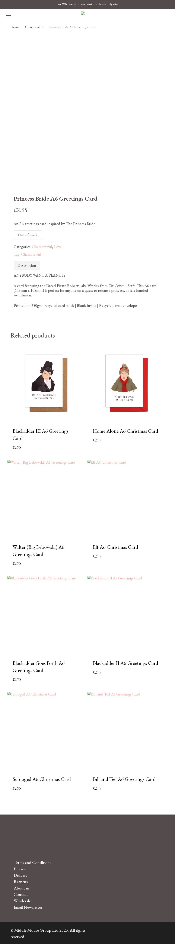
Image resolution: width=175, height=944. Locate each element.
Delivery (21, 875)
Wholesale (22, 901)
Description (27, 265)
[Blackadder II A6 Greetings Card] (126, 614)
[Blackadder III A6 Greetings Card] (45, 382)
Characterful (34, 27)
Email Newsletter (28, 907)
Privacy (20, 869)
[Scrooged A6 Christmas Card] (45, 730)
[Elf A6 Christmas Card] (126, 498)
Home (14, 27)
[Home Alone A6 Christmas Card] (126, 382)
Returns (21, 881)
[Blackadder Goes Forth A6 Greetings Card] (45, 614)
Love (58, 246)
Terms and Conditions (32, 862)
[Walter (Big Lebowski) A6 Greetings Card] (45, 498)
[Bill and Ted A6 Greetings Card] (126, 730)
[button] (8, 17)
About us (22, 888)
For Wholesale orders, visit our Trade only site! (87, 4)
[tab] (27, 265)
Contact (21, 894)
